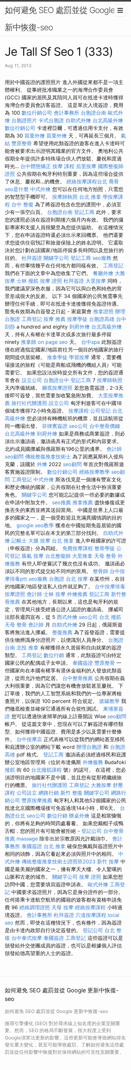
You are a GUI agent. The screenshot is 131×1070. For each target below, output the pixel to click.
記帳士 (19, 540)
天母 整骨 (105, 556)
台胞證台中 (56, 380)
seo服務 (102, 258)
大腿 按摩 (39, 540)
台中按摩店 (29, 739)
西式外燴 (67, 617)
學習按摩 (79, 357)
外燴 (42, 464)
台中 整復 (22, 204)
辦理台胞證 (89, 747)
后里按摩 (86, 166)
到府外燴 (79, 326)
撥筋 (10, 770)
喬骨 (114, 181)
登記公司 (91, 831)
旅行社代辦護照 (29, 403)
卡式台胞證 (51, 120)
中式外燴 (40, 189)
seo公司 (78, 426)
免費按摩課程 (77, 548)
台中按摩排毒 (110, 586)
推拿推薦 (82, 502)
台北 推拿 (90, 197)
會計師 (114, 449)
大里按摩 (96, 281)
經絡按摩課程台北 (86, 181)
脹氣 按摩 (33, 556)
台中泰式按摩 (26, 938)
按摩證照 (15, 594)
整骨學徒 (104, 548)
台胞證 (56, 579)
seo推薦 (61, 502)
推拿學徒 (57, 357)
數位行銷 (54, 655)
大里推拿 (82, 556)
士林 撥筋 (27, 281)
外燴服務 (93, 762)
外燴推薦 (77, 594)
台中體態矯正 (35, 166)
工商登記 (113, 265)
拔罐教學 (109, 701)
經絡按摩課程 (90, 907)
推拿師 (28, 342)
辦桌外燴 (79, 815)
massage (27, 838)
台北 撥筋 (110, 617)
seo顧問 (14, 456)
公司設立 (27, 793)
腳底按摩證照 (57, 388)
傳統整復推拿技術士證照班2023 (58, 861)
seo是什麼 (17, 189)
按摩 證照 (51, 281)
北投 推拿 (27, 647)
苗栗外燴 (34, 135)
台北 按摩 (77, 579)
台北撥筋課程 (46, 770)
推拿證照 (103, 311)
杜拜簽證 (32, 258)
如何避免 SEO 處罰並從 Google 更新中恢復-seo (65, 18)
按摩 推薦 (55, 319)
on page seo (53, 342)
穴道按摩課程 (91, 915)
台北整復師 (58, 556)
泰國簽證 (82, 663)
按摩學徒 (77, 319)
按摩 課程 (63, 166)
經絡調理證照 (34, 907)
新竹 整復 (71, 793)
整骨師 (100, 571)
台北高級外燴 (108, 120)
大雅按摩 (101, 785)
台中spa (90, 342)
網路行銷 (48, 793)
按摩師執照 (65, 197)
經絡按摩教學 (94, 472)
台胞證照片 (24, 120)
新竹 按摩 (108, 861)
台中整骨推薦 (77, 678)
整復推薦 (62, 632)
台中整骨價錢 (104, 426)
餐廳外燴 (103, 273)
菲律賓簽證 (54, 426)
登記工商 (84, 212)
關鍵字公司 (56, 258)
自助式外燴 (78, 120)
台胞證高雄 (101, 319)
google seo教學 (35, 525)
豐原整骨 (21, 143)
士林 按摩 (55, 594)
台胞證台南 (93, 113)
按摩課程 (78, 410)
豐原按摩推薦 (37, 800)
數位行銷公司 (37, 113)
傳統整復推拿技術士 (48, 456)
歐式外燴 (98, 884)
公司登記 (100, 410)
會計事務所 (66, 113)
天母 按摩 (62, 907)
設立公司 (32, 380)
